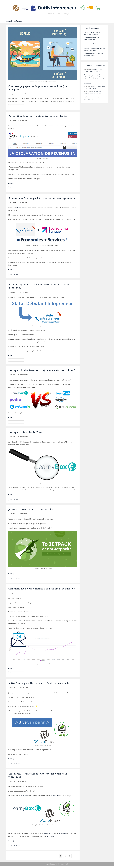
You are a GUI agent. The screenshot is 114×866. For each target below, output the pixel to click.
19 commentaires (23, 687)
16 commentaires (23, 292)
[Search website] (106, 21)
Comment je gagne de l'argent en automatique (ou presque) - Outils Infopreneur (93, 77)
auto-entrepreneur (22, 208)
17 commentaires (23, 593)
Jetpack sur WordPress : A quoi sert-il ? (30, 509)
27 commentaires (23, 374)
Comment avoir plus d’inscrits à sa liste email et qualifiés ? (42, 588)
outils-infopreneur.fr (62, 864)
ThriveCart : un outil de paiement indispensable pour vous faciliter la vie (95, 81)
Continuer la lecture (17, 106)
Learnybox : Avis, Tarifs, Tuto (25, 432)
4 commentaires (23, 120)
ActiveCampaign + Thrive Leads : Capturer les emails (38, 683)
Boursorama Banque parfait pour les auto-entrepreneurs (41, 198)
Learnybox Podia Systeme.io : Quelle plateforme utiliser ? (41, 370)
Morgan (12, 94)
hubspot (18, 621)
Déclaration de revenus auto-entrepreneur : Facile (37, 116)
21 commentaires (23, 436)
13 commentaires (23, 514)
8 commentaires (23, 781)
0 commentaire (22, 94)
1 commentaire (22, 202)
